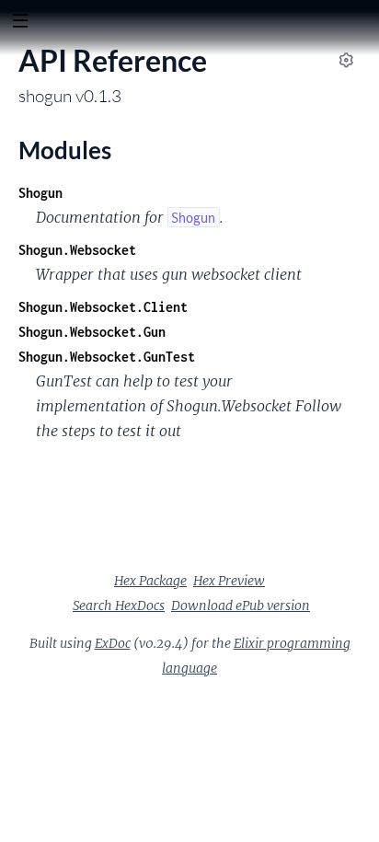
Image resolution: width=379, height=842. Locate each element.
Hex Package (150, 580)
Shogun (40, 193)
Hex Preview (229, 580)
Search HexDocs (119, 605)
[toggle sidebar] (20, 23)
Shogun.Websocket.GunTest (106, 356)
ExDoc (113, 643)
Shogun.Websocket (77, 250)
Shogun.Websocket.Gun (92, 332)
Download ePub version (240, 605)
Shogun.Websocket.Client (103, 307)
